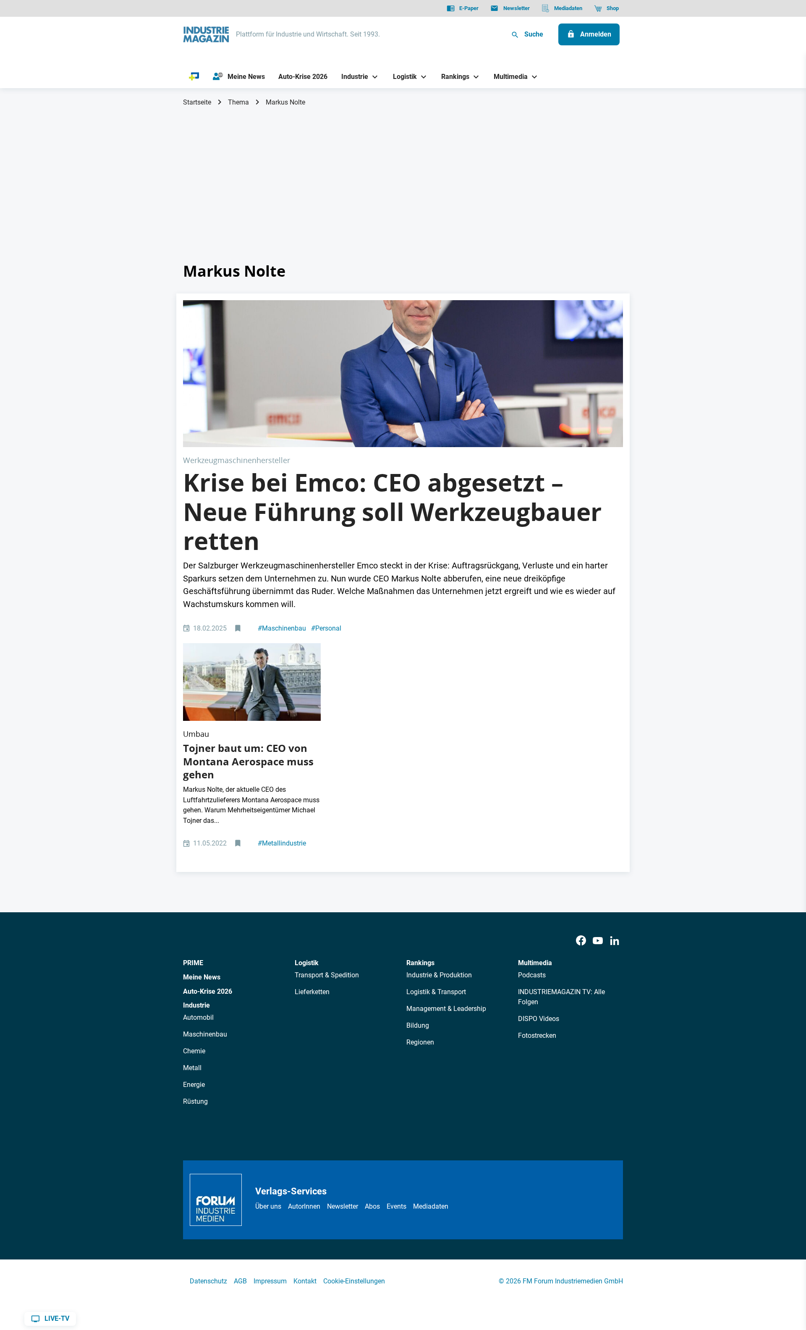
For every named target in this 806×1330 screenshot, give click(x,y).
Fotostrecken (537, 1035)
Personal (326, 628)
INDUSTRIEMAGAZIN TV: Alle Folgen (561, 997)
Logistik (307, 963)
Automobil (198, 1017)
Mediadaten (430, 1206)
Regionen (420, 1042)
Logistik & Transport (436, 992)
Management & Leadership (446, 1009)
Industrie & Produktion (439, 975)
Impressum (270, 1281)
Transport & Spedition (327, 975)
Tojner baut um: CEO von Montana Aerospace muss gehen (248, 761)
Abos (372, 1206)
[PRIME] (194, 76)
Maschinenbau (282, 628)
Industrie (196, 1005)
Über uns (268, 1206)
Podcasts (532, 975)
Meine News (201, 977)
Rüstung (195, 1101)
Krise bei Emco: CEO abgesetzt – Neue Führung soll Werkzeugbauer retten (392, 512)
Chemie (194, 1051)
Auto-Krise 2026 (207, 991)
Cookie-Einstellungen (354, 1281)
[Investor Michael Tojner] (252, 682)
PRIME (193, 963)
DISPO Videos (538, 1019)
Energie (194, 1085)
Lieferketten (312, 992)
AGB (240, 1281)
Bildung (417, 1025)
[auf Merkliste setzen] (238, 628)
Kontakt (305, 1281)
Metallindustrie (282, 843)
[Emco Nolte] (403, 373)
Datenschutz (208, 1281)
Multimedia (535, 963)
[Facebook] (581, 941)
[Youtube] (598, 941)
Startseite (197, 102)
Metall (192, 1068)
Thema (238, 102)
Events (396, 1206)
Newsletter (342, 1206)
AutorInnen (304, 1206)
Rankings (420, 963)
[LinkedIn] (615, 941)
